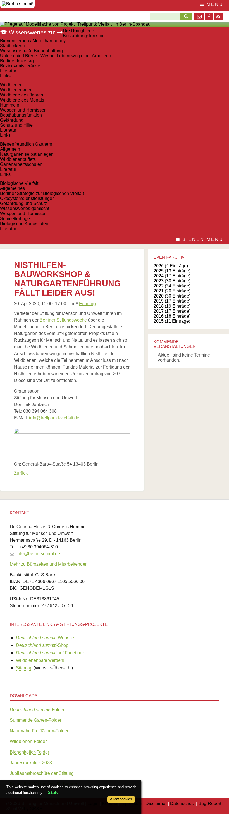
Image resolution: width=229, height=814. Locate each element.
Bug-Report (209, 803)
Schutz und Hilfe (16, 125)
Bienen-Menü (201, 239)
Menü (214, 4)
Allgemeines (12, 188)
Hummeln (9, 105)
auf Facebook (50, 652)
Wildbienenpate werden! (40, 660)
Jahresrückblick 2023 (31, 762)
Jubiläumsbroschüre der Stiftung (42, 773)
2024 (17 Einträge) (172, 275)
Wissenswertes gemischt (24, 208)
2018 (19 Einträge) (172, 306)
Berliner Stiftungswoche (63, 320)
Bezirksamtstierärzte (20, 65)
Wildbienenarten (16, 90)
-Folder (37, 709)
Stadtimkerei (12, 45)
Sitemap (24, 668)
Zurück (21, 473)
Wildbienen (11, 84)
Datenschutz (182, 803)
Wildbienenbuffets (18, 159)
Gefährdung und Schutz (23, 203)
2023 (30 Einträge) (172, 281)
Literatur (8, 71)
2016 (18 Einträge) (172, 316)
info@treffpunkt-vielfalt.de (54, 418)
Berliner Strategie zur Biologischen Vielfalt (42, 193)
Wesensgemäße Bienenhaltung (31, 50)
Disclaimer (156, 803)
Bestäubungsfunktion (84, 35)
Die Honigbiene (78, 30)
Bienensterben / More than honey (33, 40)
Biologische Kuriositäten (24, 223)
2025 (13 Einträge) (172, 270)
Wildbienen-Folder (28, 741)
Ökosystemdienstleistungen (27, 198)
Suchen (185, 16)
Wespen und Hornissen (23, 110)
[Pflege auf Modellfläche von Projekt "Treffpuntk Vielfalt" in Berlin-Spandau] (75, 24)
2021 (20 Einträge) (172, 291)
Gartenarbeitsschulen (21, 164)
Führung (87, 303)
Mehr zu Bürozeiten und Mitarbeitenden (49, 564)
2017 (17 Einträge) (172, 311)
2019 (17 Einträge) (172, 301)
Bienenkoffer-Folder (29, 752)
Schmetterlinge (15, 218)
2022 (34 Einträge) (172, 286)
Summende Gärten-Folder (35, 720)
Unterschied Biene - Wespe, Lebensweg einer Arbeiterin (55, 55)
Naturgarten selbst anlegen (27, 154)
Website (45, 637)
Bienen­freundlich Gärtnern (26, 144)
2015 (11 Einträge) (172, 321)
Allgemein (10, 149)
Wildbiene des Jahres (21, 95)
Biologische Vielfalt (19, 183)
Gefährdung (11, 120)
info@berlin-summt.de (38, 553)
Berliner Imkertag (17, 60)
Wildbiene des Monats (22, 100)
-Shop (42, 645)
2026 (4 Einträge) (171, 265)
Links (5, 76)
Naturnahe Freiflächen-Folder (39, 730)
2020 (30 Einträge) (172, 296)
